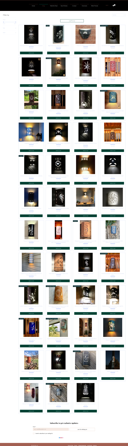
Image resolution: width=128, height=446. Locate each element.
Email (34, 426)
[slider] (3, 22)
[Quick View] (31, 34)
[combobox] (118, 15)
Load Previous (72, 20)
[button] (114, 5)
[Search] (95, 4)
